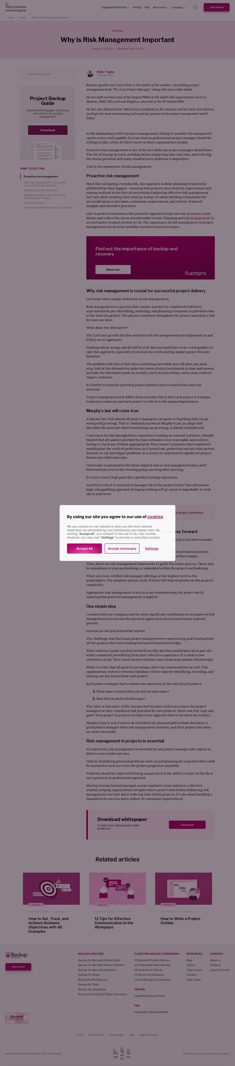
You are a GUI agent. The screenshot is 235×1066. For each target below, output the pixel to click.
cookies (155, 516)
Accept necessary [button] (122, 548)
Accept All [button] (84, 548)
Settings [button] (152, 548)
